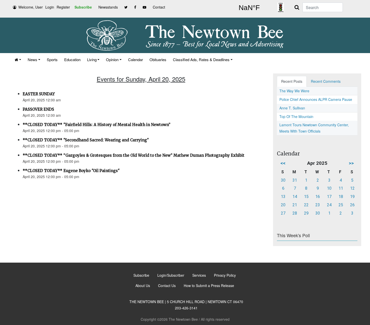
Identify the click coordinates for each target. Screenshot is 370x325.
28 (294, 213)
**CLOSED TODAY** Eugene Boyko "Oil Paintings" (71, 170)
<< (282, 163)
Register (63, 7)
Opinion (112, 59)
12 (352, 188)
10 (329, 188)
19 (352, 196)
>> (351, 163)
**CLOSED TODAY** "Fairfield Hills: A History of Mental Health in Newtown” (96, 124)
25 (341, 204)
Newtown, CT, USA (249, 8)
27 (283, 213)
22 (306, 204)
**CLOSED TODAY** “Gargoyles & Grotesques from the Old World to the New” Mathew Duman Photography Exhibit (133, 155)
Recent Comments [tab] (326, 81)
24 (329, 204)
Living (92, 59)
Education (72, 59)
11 (341, 188)
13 (283, 196)
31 (294, 180)
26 (352, 204)
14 (294, 196)
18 (341, 196)
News (32, 59)
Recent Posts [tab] (291, 81)
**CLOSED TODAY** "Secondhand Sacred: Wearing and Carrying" (86, 140)
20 (283, 204)
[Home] (18, 59)
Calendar (135, 59)
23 (317, 204)
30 (283, 180)
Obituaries (158, 59)
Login (49, 7)
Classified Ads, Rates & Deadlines (201, 59)
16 (317, 196)
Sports (52, 59)
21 (294, 204)
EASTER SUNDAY (39, 94)
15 (306, 196)
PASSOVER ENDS (38, 109)
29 (306, 213)
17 (329, 196)
